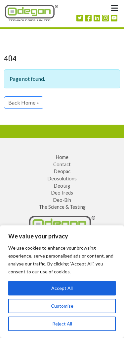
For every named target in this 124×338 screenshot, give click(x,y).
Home (62, 157)
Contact (62, 164)
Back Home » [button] (23, 102)
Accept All (62, 288)
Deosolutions (62, 178)
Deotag (62, 186)
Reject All (62, 323)
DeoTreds (62, 193)
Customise (62, 306)
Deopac (62, 171)
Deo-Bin (62, 200)
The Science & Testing (62, 207)
